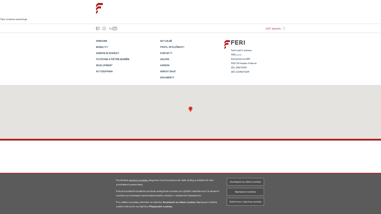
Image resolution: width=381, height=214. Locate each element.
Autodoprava (104, 71)
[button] (190, 109)
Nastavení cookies (245, 191)
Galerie (216, 7)
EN (283, 7)
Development (104, 65)
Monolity (102, 47)
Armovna (101, 41)
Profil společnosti (178, 7)
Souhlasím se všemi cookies (245, 181)
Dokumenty (267, 7)
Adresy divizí (247, 7)
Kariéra (230, 7)
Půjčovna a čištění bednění (112, 59)
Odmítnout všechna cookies (245, 201)
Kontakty (201, 7)
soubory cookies (138, 180)
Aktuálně (155, 7)
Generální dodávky (107, 53)
